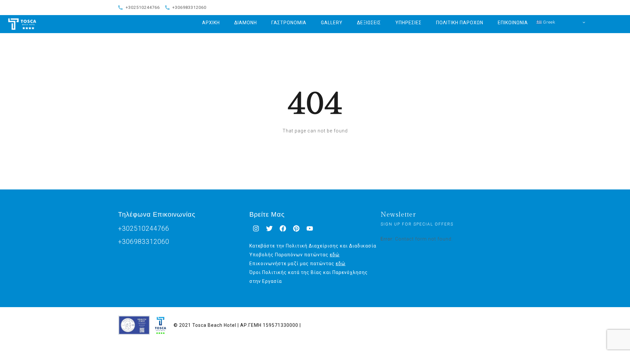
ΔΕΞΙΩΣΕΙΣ (369, 22)
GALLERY (332, 22)
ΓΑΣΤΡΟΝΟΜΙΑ (288, 22)
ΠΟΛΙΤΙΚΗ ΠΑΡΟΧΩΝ (459, 22)
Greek (549, 22)
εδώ (335, 254)
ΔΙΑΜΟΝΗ (245, 22)
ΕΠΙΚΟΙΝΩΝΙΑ (513, 22)
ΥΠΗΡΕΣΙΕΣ (408, 22)
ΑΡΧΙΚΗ (211, 22)
